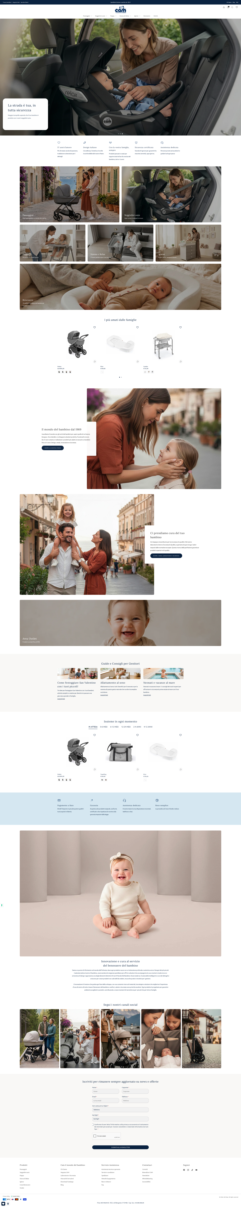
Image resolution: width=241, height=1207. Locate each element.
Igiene (136, 16)
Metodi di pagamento (108, 1178)
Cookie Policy (16, 1196)
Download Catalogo (67, 1182)
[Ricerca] (232, 7)
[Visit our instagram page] (188, 1170)
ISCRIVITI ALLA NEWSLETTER (120, 1147)
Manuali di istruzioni (67, 1178)
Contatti (145, 1169)
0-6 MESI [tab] (103, 726)
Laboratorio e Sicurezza (68, 1175)
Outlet (156, 16)
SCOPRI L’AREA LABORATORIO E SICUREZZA (166, 555)
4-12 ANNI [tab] (148, 726)
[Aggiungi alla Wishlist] (94, 327)
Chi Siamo (229, 2)
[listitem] (120, 2)
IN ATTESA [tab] (93, 726)
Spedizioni (104, 1175)
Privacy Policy (6, 1196)
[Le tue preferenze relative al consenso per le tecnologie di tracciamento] (2, 905)
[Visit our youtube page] (196, 1170)
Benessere (147, 16)
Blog (234, 2)
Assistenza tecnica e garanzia (110, 1169)
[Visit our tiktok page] (192, 1170)
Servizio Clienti (24, 2)
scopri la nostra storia (53, 448)
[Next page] (183, 344)
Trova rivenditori (7, 2)
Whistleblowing (147, 1178)
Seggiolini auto (100, 16)
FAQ (237, 2)
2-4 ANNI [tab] (137, 726)
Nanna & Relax (124, 16)
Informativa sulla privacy (120, 1124)
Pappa (112, 16)
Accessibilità (146, 1182)
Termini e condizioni (107, 1172)
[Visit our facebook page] (184, 1170)
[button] (118, 133)
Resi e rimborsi (106, 1182)
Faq (102, 1185)
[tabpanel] (120, 758)
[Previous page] (57, 344)
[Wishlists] (3, 1204)
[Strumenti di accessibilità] (8, 1203)
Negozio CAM (16, 2)
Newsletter (145, 1175)
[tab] (119, 377)
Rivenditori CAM (147, 1172)
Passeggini (86, 16)
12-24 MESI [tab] (126, 726)
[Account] (224, 7)
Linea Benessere (25, 1185)
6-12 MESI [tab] (114, 726)
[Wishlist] (237, 7)
